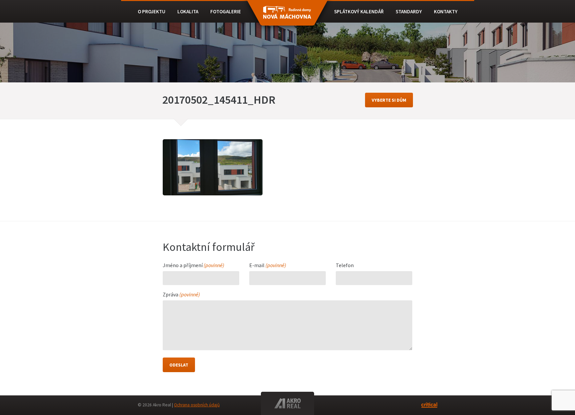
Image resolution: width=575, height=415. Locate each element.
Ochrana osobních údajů (197, 405)
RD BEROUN (287, 16)
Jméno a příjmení (193, 265)
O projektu (151, 11)
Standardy (409, 11)
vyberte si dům (389, 100)
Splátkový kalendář (359, 11)
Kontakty (446, 11)
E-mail (267, 265)
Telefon (345, 265)
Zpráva (181, 295)
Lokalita (187, 11)
